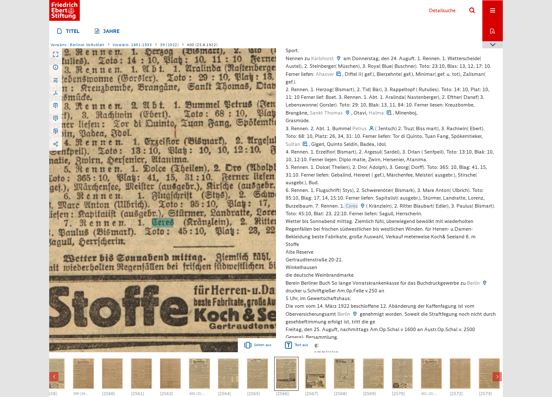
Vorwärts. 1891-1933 (132, 45)
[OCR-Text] (55, 105)
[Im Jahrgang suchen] (492, 31)
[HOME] (64, 10)
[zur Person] (371, 128)
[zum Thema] (338, 74)
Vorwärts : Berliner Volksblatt (77, 45)
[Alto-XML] (55, 118)
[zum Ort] (338, 58)
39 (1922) (169, 45)
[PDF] (55, 93)
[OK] (472, 10)
